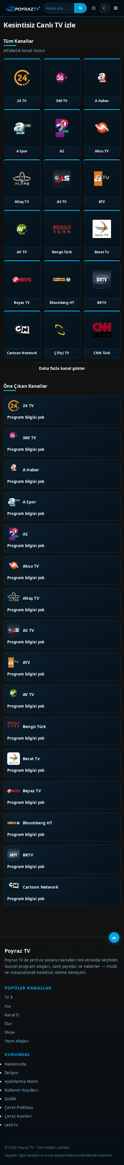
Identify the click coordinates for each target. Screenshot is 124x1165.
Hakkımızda (15, 1064)
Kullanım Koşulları (21, 1090)
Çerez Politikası (19, 1107)
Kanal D (12, 1015)
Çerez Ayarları (18, 1116)
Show (10, 1032)
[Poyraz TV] (22, 8)
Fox (8, 1006)
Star (8, 1023)
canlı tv (11, 1124)
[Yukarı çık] (114, 937)
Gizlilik (10, 1098)
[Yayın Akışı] (94, 8)
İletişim (11, 1072)
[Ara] (80, 8)
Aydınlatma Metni (21, 1081)
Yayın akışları (17, 1041)
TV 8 (9, 997)
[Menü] (116, 8)
